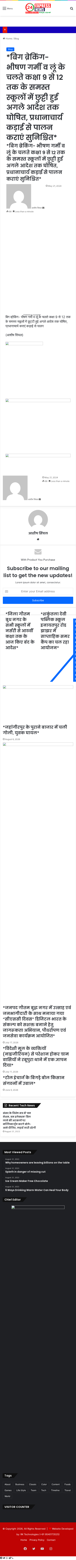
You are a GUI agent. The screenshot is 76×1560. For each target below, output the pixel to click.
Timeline (55, 1490)
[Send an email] (43, 207)
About (7, 1484)
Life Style (21, 1490)
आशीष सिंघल (38, 533)
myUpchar (37, 315)
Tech (43, 1490)
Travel (68, 1490)
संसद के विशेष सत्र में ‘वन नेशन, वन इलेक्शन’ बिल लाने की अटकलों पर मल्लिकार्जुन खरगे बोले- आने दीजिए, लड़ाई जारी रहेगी (19, 1120)
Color (44, 1484)
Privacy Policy (37, 1539)
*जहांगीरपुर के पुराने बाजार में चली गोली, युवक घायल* (35, 730)
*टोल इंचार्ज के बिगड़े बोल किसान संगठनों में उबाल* (34, 1080)
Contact (51, 1539)
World (7, 1496)
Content (56, 1484)
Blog (16, 38)
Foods (68, 1484)
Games (8, 1490)
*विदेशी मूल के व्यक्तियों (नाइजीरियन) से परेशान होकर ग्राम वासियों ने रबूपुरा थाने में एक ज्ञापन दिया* (36, 1057)
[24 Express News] (38, 8)
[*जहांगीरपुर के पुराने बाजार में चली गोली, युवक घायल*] (38, 705)
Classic (32, 1484)
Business (19, 1484)
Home (8, 38)
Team (33, 1490)
